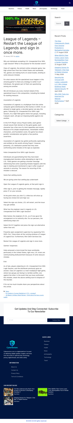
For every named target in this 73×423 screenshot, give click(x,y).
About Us (14, 367)
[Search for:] (59, 23)
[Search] (66, 23)
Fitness (20, 8)
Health (27, 8)
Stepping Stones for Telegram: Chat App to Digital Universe (62, 70)
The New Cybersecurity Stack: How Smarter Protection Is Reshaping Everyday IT (24, 390)
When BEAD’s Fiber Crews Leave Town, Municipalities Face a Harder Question (58, 390)
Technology (54, 8)
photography (43, 8)
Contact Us (14, 370)
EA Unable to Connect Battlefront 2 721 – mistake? (21, 293)
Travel (62, 8)
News (34, 8)
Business (11, 8)
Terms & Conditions (17, 376)
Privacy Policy (15, 373)
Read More (16, 394)
